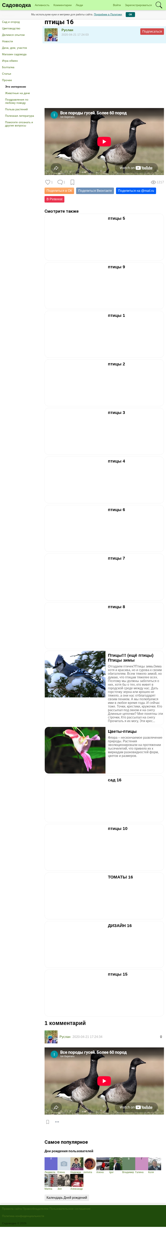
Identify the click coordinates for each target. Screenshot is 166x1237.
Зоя (59, 1188)
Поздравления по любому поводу (16, 101)
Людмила (50, 1172)
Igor (111, 1172)
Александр (76, 1188)
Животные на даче (17, 93)
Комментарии (62, 5)
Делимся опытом (13, 34)
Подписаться (152, 31)
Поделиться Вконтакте (95, 190)
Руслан (67, 30)
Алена (100, 1172)
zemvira (87, 1172)
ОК (130, 14)
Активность (42, 5)
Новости (7, 41)
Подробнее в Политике (108, 14)
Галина (139, 1172)
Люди (79, 5)
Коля (151, 1172)
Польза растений (16, 109)
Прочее (7, 80)
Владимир (128, 1172)
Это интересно (15, 86)
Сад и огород (11, 21)
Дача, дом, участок (14, 47)
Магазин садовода (14, 54)
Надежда (75, 1172)
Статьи (6, 73)
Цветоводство (11, 28)
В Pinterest (54, 199)
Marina (48, 1188)
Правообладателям (36, 1208)
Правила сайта (12, 1208)
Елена (61, 1172)
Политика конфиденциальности (23, 1216)
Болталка (8, 67)
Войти (117, 5)
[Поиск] (159, 5)
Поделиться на (136, 190)
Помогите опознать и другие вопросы (19, 124)
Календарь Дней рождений (67, 1197)
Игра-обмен (10, 60)
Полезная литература (19, 115)
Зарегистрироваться (138, 5)
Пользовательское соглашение (69, 1208)
